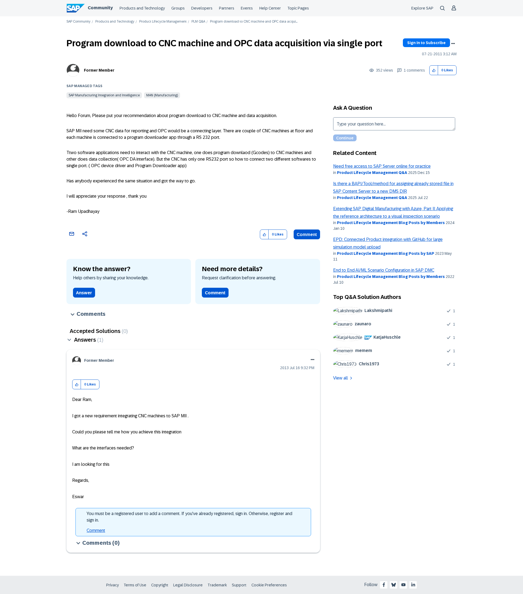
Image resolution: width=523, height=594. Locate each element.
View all (340, 378)
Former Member (99, 70)
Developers (201, 8)
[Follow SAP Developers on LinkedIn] (413, 585)
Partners (226, 8)
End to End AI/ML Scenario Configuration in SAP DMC (383, 270)
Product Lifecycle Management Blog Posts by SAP (385, 253)
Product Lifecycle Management (163, 21)
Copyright (159, 585)
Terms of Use (135, 585)
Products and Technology (142, 8)
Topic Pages (298, 8)
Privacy (112, 585)
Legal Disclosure (188, 585)
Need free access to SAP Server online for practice (382, 166)
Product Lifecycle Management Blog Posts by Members (391, 223)
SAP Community (78, 21)
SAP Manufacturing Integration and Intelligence (104, 95)
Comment (307, 234)
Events (247, 8)
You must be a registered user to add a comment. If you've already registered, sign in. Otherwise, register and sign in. (189, 516)
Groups (178, 8)
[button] (434, 70)
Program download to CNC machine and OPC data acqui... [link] (253, 21)
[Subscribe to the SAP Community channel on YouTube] (403, 585)
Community (100, 7)
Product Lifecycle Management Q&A (372, 172)
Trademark (217, 585)
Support (239, 585)
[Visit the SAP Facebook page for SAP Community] (384, 585)
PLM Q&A (198, 21)
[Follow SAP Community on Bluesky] (393, 585)
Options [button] (453, 43)
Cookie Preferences (269, 585)
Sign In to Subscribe (426, 43)
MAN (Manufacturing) (162, 95)
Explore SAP (422, 8)
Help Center (270, 8)
